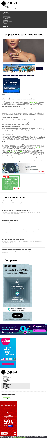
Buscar (6, 6)
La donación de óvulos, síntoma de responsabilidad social (16, 210)
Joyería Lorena (33, 102)
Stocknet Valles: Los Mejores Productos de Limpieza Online (16, 249)
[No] (25, 437)
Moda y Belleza (6, 22)
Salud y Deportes (6, 23)
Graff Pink (38, 147)
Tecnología (5, 18)
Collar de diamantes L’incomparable (14, 151)
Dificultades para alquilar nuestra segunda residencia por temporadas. (19, 201)
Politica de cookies (21, 437)
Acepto (16, 437)
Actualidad (5, 20)
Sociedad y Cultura (7, 24)
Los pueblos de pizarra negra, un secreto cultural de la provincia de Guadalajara (21, 230)
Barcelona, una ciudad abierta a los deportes (13, 239)
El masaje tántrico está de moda (10, 220)
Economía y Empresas (7, 21)
